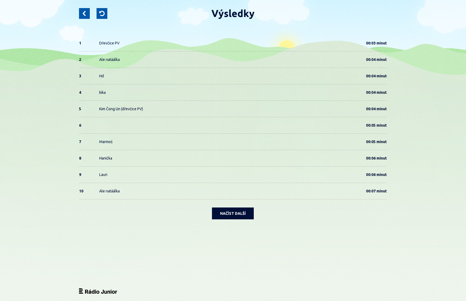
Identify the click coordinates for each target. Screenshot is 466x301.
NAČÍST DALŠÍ (233, 213)
